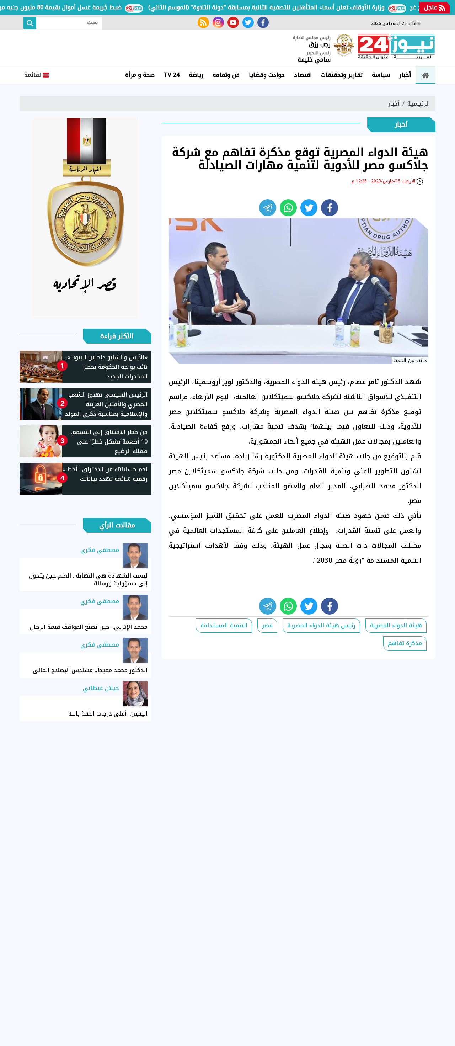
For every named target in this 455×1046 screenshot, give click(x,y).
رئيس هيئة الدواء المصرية (321, 625)
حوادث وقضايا (267, 74)
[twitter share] (308, 207)
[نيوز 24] (396, 47)
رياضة (196, 74)
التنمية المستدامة (223, 625)
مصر (267, 625)
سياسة (381, 74)
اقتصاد (303, 74)
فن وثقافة (226, 74)
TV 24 (172, 74)
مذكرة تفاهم (405, 643)
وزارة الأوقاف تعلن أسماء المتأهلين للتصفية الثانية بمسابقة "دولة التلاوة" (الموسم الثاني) (283, 7)
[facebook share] (329, 207)
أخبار (405, 74)
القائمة (33, 74)
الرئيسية (418, 103)
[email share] (267, 207)
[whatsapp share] (288, 207)
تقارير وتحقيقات (342, 74)
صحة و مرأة (140, 74)
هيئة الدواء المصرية (396, 625)
